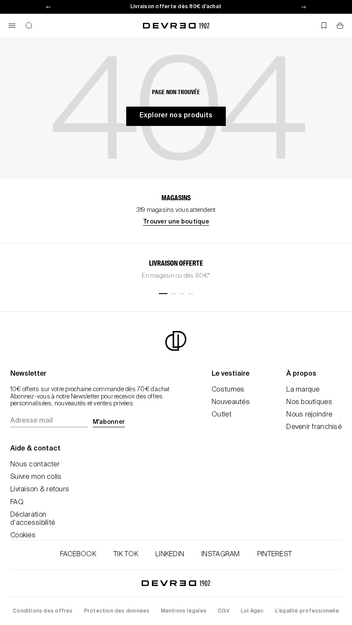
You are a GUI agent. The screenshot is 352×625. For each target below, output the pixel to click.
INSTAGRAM (220, 554)
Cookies (23, 535)
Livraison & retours (39, 489)
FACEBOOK (78, 554)
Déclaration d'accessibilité (32, 519)
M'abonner (109, 422)
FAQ (17, 502)
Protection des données (117, 611)
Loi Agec (252, 611)
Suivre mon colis (35, 477)
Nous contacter (35, 464)
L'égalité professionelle (307, 611)
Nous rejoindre (309, 414)
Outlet (221, 414)
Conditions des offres (43, 611)
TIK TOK (125, 554)
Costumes (228, 389)
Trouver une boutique (176, 222)
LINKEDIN (169, 554)
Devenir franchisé (314, 427)
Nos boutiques (309, 402)
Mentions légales (183, 611)
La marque (303, 389)
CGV (224, 611)
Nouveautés (231, 402)
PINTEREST (274, 554)
